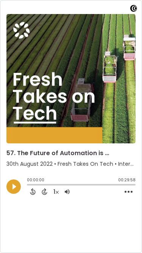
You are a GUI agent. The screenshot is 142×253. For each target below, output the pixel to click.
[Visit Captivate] (133, 9)
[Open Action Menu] (129, 191)
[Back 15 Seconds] (33, 191)
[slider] (28, 185)
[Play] (13, 186)
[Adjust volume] (67, 191)
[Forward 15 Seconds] (44, 191)
